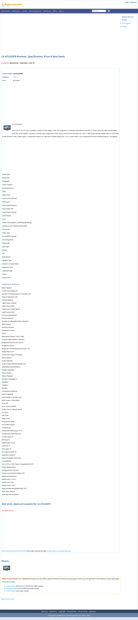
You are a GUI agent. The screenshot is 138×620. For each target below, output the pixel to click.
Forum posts (126, 23)
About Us (44, 611)
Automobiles (5, 11)
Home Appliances (35, 11)
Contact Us (53, 611)
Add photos (10, 588)
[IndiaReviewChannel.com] (12, 7)
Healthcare (47, 11)
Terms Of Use (82, 611)
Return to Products (7, 599)
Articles (124, 26)
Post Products (11, 591)
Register (133, 2)
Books (25, 11)
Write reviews (11, 586)
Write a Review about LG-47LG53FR (14, 551)
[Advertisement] (61, 31)
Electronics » (16, 11)
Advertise (92, 611)
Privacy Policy (71, 611)
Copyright (61, 611)
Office (55, 11)
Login (127, 2)
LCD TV (15, 77)
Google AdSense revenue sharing (58, 551)
